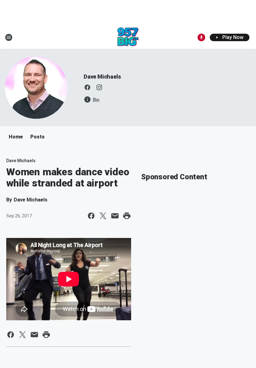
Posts (37, 137)
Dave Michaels (102, 76)
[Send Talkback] (201, 37)
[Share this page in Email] (115, 215)
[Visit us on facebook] (87, 87)
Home (16, 137)
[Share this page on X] (103, 215)
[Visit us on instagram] (99, 87)
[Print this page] (126, 215)
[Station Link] (128, 37)
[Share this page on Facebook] (91, 215)
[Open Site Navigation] (8, 37)
